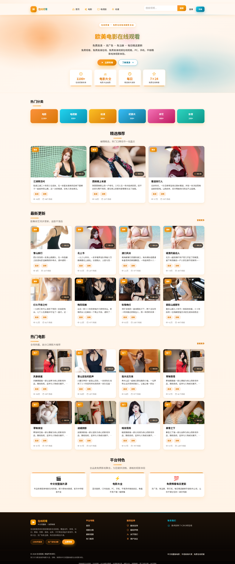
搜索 (182, 8)
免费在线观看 (199, 554)
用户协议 (134, 538)
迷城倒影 (82, 428)
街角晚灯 (126, 304)
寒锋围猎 (170, 376)
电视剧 (104, 9)
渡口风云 (126, 253)
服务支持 (134, 525)
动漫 (117, 9)
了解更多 (126, 62)
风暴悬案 (38, 376)
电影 (90, 9)
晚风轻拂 (82, 304)
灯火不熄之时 (40, 304)
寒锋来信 (38, 428)
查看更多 (201, 220)
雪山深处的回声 (86, 376)
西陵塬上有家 (99, 181)
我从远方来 (127, 376)
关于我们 (134, 534)
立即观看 (109, 62)
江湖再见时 (39, 181)
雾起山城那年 (173, 304)
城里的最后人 (173, 253)
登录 (191, 9)
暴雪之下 (170, 428)
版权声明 (134, 530)
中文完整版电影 (173, 554)
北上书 (81, 253)
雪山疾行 (38, 253)
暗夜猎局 (126, 428)
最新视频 (90, 534)
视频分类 (90, 530)
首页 (77, 9)
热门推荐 (90, 538)
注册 (200, 9)
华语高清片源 (187, 554)
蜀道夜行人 (157, 181)
